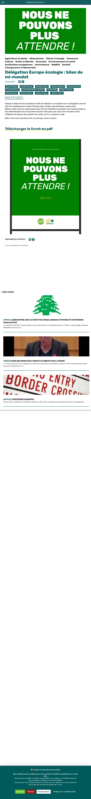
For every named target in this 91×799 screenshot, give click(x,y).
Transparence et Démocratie (20, 67)
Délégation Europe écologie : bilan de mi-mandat (44, 74)
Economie (41, 61)
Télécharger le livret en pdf (29, 129)
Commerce (72, 58)
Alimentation (37, 58)
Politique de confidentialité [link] (64, 792)
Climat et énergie (55, 58)
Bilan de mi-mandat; (14, 98)
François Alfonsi (12, 90)
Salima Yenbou (41, 93)
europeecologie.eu (35, 2)
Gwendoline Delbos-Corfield (33, 90)
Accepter (20, 792)
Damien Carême (58, 86)
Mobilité (55, 64)
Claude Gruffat (42, 86)
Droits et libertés (24, 61)
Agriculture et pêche (16, 58)
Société (66, 64)
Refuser (30, 792)
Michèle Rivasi (11, 93)
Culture (9, 61)
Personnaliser (44, 792)
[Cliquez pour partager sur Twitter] (19, 81)
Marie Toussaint (67, 90)
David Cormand (74, 86)
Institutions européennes (19, 64)
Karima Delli (52, 90)
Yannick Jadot (56, 93)
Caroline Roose (26, 86)
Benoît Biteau (11, 86)
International (42, 64)
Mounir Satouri (26, 93)
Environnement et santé (62, 61)
